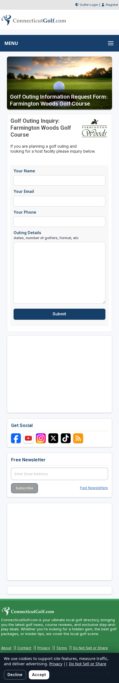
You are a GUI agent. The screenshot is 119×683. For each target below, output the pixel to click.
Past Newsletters (94, 488)
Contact (24, 648)
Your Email (24, 191)
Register (112, 5)
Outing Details (46, 235)
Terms (61, 648)
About (6, 648)
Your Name (24, 170)
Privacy (43, 648)
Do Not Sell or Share (90, 648)
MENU (11, 43)
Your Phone (25, 212)
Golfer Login (89, 5)
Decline (14, 674)
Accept (39, 674)
